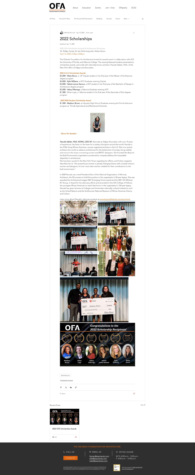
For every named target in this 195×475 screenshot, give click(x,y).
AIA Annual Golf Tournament (83, 19)
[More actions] (134, 32)
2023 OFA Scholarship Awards (64, 429)
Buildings (99, 19)
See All (143, 405)
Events (118, 19)
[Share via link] (76, 387)
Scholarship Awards (66, 380)
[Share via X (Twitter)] (66, 387)
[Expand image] (78, 213)
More (125, 19)
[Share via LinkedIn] (71, 387)
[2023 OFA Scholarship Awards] (64, 417)
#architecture (65, 375)
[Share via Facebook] (61, 387)
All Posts (52, 19)
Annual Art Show (64, 19)
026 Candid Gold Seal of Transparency (132, 468)
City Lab (109, 19)
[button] (110, 8)
